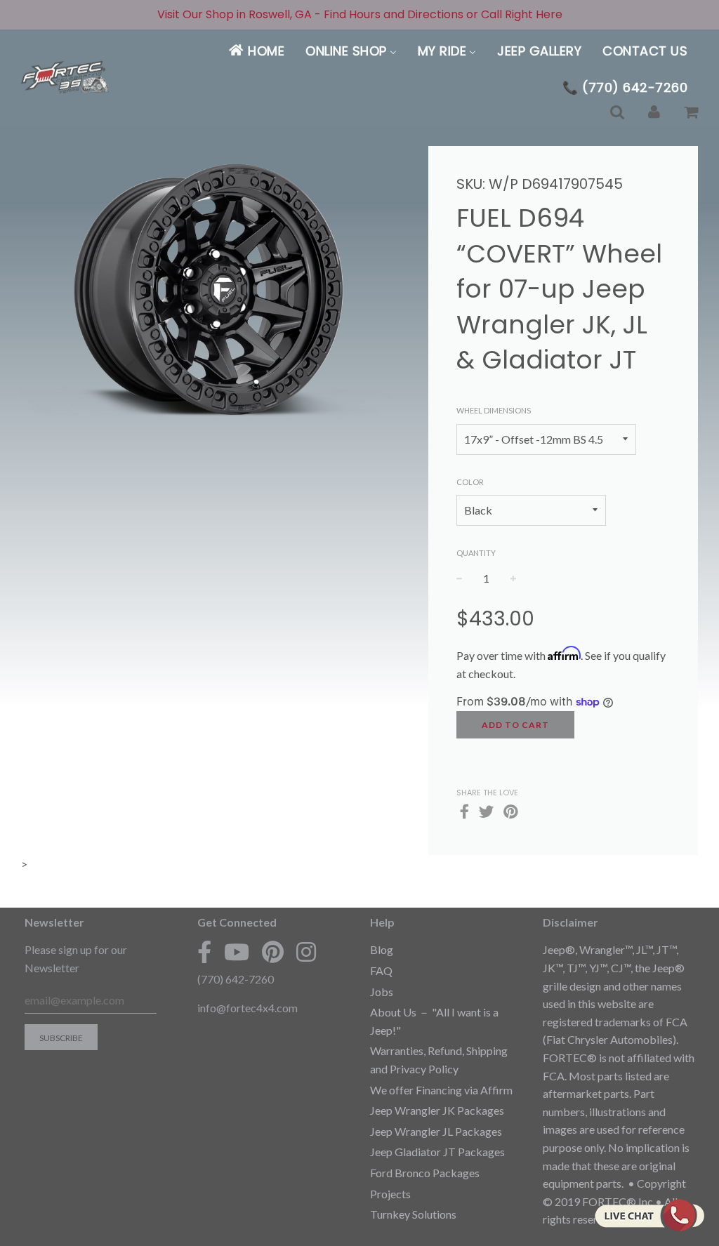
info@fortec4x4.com (247, 1007)
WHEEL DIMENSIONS (493, 410)
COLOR (470, 481)
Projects (390, 1193)
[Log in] (654, 113)
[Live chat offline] (649, 1215)
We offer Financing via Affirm (441, 1089)
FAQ (381, 970)
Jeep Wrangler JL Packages (436, 1131)
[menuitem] (256, 51)
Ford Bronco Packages (425, 1172)
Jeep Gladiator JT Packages (437, 1151)
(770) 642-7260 (235, 979)
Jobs (381, 991)
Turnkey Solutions (413, 1214)
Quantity (476, 552)
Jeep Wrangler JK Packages (437, 1110)
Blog (381, 949)
